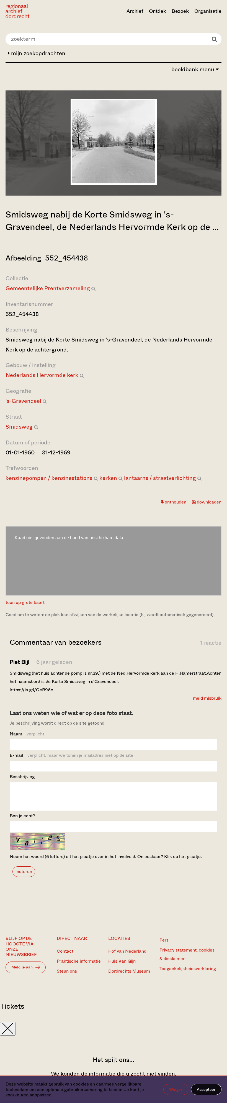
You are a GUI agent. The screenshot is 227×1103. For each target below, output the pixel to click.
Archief (135, 11)
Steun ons (67, 971)
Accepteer (206, 1089)
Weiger (175, 1089)
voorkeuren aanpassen (28, 1095)
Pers (164, 940)
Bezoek (180, 11)
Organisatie (207, 11)
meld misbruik (207, 698)
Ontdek (157, 11)
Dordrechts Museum (129, 971)
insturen (24, 871)
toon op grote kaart (25, 602)
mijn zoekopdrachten (37, 53)
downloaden (208, 502)
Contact (65, 951)
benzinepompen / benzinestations (49, 478)
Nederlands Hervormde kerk (42, 375)
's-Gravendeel (23, 401)
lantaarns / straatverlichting (160, 478)
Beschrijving (22, 776)
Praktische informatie (79, 961)
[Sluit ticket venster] (8, 1029)
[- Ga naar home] (38, 11)
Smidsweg (19, 427)
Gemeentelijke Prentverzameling (48, 288)
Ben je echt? (22, 816)
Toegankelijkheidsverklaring (187, 968)
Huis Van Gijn (122, 961)
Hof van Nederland (127, 951)
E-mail (71, 755)
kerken (108, 478)
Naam (27, 734)
